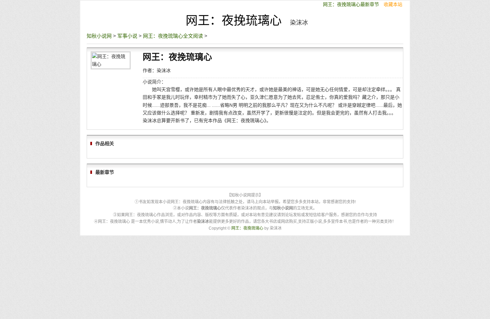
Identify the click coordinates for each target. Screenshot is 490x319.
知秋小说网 (99, 36)
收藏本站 (393, 4)
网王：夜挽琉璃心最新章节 (351, 4)
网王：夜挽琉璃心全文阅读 (173, 36)
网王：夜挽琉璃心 (234, 20)
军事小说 (127, 36)
